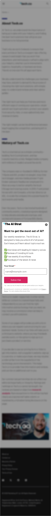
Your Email (9, 266)
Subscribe (16, 280)
